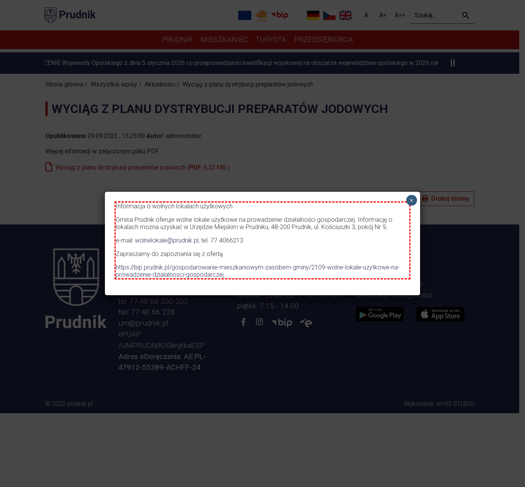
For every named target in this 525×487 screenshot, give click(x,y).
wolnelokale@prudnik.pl (166, 240)
